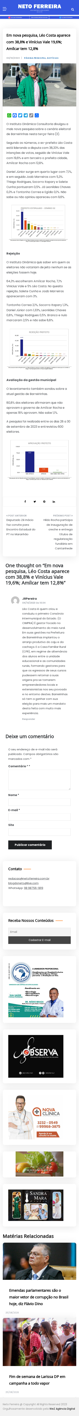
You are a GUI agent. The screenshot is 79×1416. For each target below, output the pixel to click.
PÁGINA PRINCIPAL (35, 58)
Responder (28, 719)
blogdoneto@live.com (23, 883)
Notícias (52, 58)
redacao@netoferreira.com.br (28, 878)
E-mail (14, 810)
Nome (13, 795)
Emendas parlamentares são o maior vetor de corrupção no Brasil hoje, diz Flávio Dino (38, 1297)
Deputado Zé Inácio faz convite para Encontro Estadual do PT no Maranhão (20, 527)
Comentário (18, 766)
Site (11, 825)
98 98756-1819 (33, 888)
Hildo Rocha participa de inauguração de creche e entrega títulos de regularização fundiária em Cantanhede (58, 534)
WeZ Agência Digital (62, 1409)
